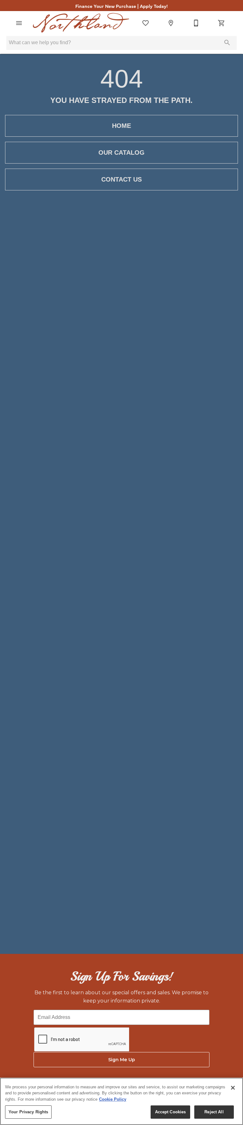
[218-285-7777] (196, 23)
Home (121, 125)
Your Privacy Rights (28, 1112)
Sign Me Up (121, 1059)
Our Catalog (121, 152)
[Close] (233, 1088)
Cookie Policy (112, 1099)
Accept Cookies (170, 1112)
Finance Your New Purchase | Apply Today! (121, 6)
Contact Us (121, 179)
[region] (121, 1101)
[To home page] (81, 22)
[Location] (170, 23)
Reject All (213, 1112)
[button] (19, 23)
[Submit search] (227, 42)
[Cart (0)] (221, 23)
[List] (145, 23)
